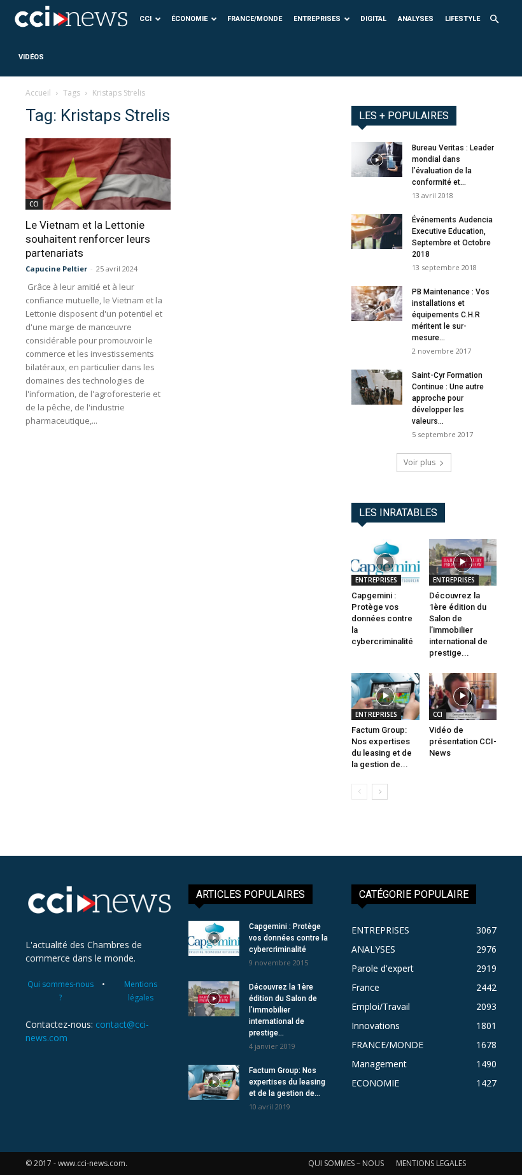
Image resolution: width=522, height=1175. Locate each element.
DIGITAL (373, 19)
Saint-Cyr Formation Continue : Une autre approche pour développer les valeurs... (448, 398)
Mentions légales (140, 991)
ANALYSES (416, 19)
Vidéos (31, 57)
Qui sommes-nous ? (60, 991)
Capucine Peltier (56, 268)
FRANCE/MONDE (254, 19)
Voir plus (419, 462)
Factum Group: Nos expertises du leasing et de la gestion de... (287, 1082)
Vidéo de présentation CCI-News (463, 741)
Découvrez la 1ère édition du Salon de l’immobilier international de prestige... (283, 1010)
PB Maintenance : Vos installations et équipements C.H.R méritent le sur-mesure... (451, 314)
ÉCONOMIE (189, 19)
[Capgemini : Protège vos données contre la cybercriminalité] (385, 562)
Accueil (38, 92)
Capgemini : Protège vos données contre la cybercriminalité (382, 618)
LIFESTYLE (462, 19)
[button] (494, 19)
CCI (145, 19)
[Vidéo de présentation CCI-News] (463, 696)
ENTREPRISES (317, 19)
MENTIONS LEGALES (431, 1163)
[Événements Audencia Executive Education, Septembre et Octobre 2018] (376, 231)
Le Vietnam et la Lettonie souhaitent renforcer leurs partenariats (87, 239)
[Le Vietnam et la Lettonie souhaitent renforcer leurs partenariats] (98, 174)
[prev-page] (359, 792)
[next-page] (380, 792)
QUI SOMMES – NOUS (346, 1163)
